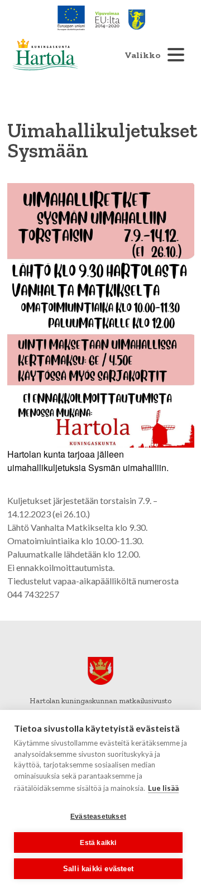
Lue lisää (163, 788)
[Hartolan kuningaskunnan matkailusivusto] (45, 54)
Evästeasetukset (98, 816)
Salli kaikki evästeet (98, 869)
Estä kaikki (98, 843)
